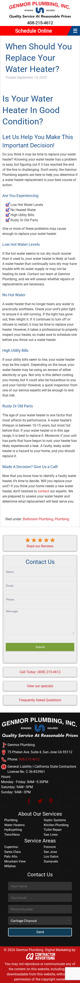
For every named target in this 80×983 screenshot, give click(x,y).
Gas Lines (51, 834)
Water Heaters (14, 825)
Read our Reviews (40, 546)
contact (43, 491)
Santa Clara (12, 852)
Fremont (50, 847)
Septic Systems (55, 820)
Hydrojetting (13, 830)
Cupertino (11, 847)
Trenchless (12, 834)
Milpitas (10, 866)
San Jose (50, 852)
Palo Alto (10, 856)
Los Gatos (51, 856)
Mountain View (15, 861)
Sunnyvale (51, 861)
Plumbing (62, 519)
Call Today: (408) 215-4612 (40, 672)
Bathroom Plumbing (38, 519)
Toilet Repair (53, 830)
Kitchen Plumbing (56, 825)
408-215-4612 (40, 22)
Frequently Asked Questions (40, 700)
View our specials (40, 686)
